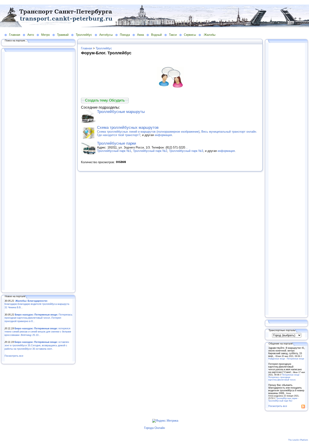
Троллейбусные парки (116, 143)
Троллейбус (84, 34)
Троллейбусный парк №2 (150, 151)
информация (163, 135)
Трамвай (63, 34)
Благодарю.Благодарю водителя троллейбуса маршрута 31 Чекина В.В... (37, 304)
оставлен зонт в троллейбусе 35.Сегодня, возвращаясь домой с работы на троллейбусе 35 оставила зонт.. (37, 345)
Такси (173, 34)
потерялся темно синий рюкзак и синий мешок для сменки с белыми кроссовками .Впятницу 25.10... (38, 331)
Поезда (125, 34)
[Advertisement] (38, 171)
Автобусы (106, 34)
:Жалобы (209, 34)
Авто (30, 34)
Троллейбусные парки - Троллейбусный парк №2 (283, 399)
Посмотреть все (14, 355)
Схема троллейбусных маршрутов (128, 127)
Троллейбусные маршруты (121, 112)
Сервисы (190, 34)
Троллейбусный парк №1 (114, 151)
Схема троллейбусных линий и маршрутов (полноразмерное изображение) (148, 131)
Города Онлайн (154, 428)
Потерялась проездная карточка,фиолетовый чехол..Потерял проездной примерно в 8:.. (38, 318)
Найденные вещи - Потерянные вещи (286, 358)
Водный (156, 34)
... (186, 147)
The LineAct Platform (298, 440)
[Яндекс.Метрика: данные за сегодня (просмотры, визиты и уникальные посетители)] (165, 421)
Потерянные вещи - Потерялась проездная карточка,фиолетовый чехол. (284, 377)
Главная (14, 34)
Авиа (140, 34)
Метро (45, 34)
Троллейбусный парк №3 (186, 151)
